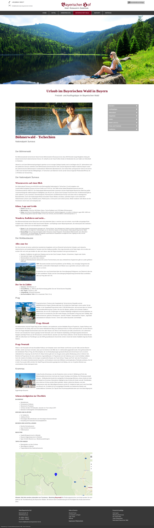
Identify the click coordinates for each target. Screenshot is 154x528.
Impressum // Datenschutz (76, 521)
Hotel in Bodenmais (26, 526)
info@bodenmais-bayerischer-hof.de (22, 6)
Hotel (53, 13)
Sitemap (71, 518)
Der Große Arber (117, 516)
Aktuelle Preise (72, 513)
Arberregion (66, 13)
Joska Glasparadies (118, 518)
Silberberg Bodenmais (118, 514)
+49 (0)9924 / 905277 (18, 2)
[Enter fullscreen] (91, 457)
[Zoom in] (91, 464)
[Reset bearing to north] (91, 469)
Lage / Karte (72, 516)
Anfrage (108, 13)
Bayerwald (58, 497)
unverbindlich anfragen (74, 514)
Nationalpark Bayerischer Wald (120, 520)
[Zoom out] (91, 466)
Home (45, 13)
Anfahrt (97, 13)
